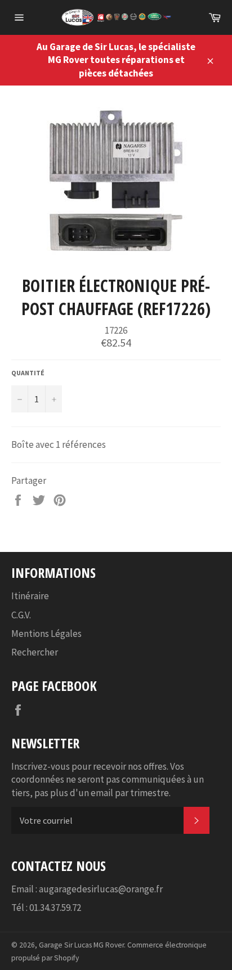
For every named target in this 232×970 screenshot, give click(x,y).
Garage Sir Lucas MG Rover (81, 945)
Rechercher (34, 652)
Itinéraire (30, 596)
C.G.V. (21, 615)
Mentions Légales (46, 633)
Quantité (27, 373)
